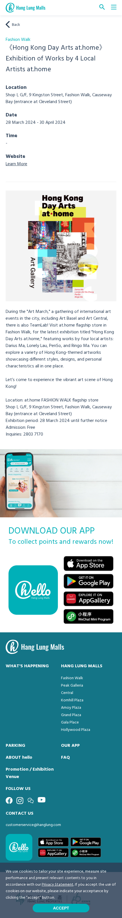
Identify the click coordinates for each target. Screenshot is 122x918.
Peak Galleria (72, 685)
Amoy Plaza (71, 707)
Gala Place (70, 722)
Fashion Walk (72, 678)
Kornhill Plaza (72, 700)
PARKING (15, 745)
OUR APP (70, 745)
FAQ (65, 757)
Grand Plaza (71, 715)
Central (67, 693)
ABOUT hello (19, 757)
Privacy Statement (57, 884)
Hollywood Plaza (75, 730)
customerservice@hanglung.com (33, 825)
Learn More (16, 164)
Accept (61, 908)
